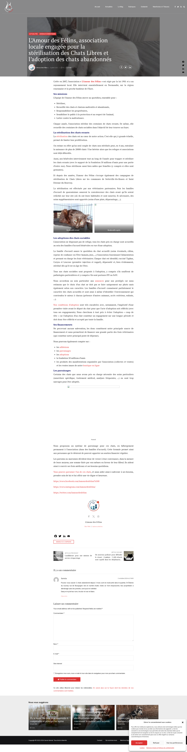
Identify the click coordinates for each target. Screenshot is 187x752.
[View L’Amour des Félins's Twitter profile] (93, 516)
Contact (99, 740)
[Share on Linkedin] (130, 67)
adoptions (64, 354)
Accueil (97, 7)
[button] (183, 722)
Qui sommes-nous (111, 740)
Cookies (142, 748)
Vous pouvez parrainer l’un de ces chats (72, 472)
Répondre (64, 596)
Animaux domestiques (47, 34)
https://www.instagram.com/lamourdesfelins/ (74, 487)
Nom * (55, 644)
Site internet (57, 664)
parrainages (65, 351)
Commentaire (58, 613)
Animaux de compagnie (63, 542)
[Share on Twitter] (125, 67)
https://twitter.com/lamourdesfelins (70, 492)
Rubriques (131, 7)
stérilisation (62, 136)
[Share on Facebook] (121, 67)
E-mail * (56, 654)
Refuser (156, 743)
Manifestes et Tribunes (161, 7)
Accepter (139, 743)
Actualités (108, 7)
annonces (99, 281)
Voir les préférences (175, 743)
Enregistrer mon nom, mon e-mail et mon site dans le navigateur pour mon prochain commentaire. (90, 673)
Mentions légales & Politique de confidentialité (160, 748)
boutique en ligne (91, 365)
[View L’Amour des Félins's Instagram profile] (98, 516)
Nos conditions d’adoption (66, 305)
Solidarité (144, 7)
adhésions (64, 347)
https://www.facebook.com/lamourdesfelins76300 (76, 481)
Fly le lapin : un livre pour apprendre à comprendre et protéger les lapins (49, 720)
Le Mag (120, 7)
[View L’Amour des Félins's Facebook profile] (89, 516)
